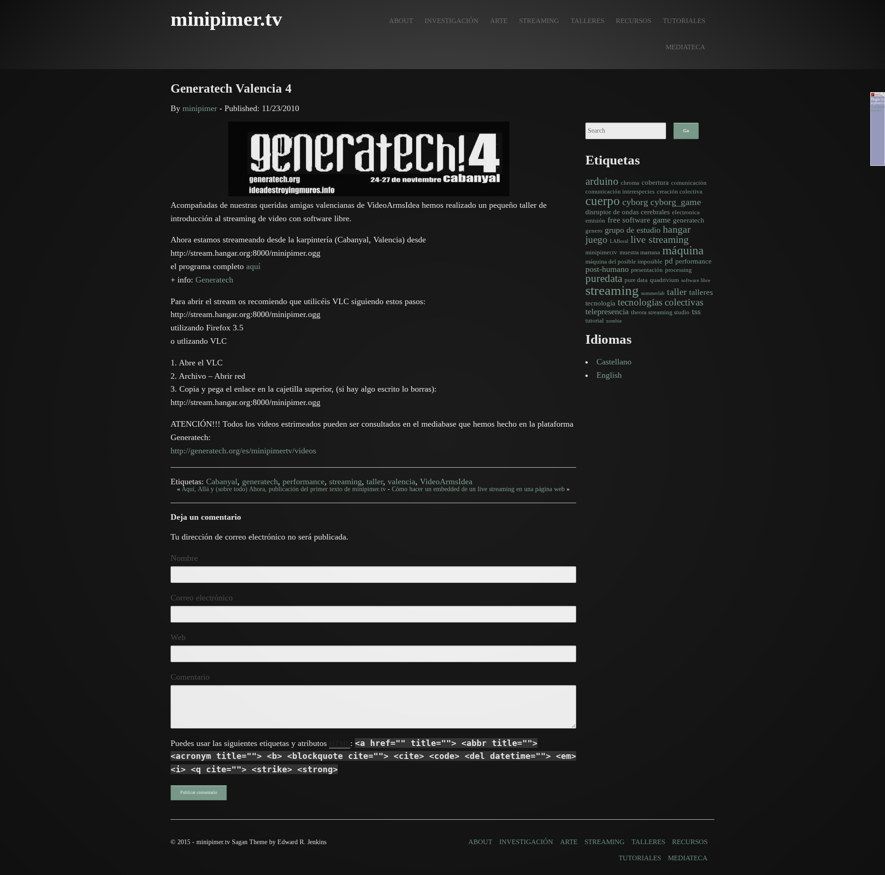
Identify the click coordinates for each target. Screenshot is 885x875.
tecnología (600, 303)
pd (669, 261)
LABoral (619, 241)
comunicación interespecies (620, 191)
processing (678, 269)
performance (303, 481)
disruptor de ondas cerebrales (627, 212)
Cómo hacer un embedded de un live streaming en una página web (478, 489)
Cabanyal (221, 481)
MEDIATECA (685, 47)
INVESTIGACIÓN (451, 20)
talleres (701, 292)
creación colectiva (679, 191)
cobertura (655, 182)
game (662, 219)
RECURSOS (633, 20)
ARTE (498, 20)
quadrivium (664, 279)
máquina (683, 250)
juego (596, 239)
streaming (345, 481)
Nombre (184, 558)
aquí (253, 266)
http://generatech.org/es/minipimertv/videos (243, 450)
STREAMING (539, 20)
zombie (614, 320)
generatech (260, 481)
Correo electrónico (202, 597)
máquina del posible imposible (623, 261)
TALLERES (587, 20)
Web (178, 637)
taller (374, 481)
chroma (630, 182)
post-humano (607, 269)
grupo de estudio (633, 230)
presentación (647, 269)
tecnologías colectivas (660, 302)
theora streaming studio (660, 312)
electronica (686, 212)
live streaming (660, 239)
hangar (676, 229)
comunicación (689, 182)
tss (696, 311)
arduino (602, 181)
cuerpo (602, 201)
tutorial (594, 320)
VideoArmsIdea (446, 481)
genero (593, 230)
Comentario (190, 676)
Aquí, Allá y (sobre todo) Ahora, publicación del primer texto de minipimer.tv (284, 489)
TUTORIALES (684, 20)
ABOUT (401, 20)
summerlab (653, 293)
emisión (595, 220)
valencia (401, 481)
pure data (636, 279)
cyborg (635, 202)
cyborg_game (675, 202)
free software (629, 220)
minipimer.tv (601, 252)
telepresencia (607, 311)
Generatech (214, 279)
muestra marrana (640, 252)
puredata (603, 278)
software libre (695, 280)
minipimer (200, 108)
